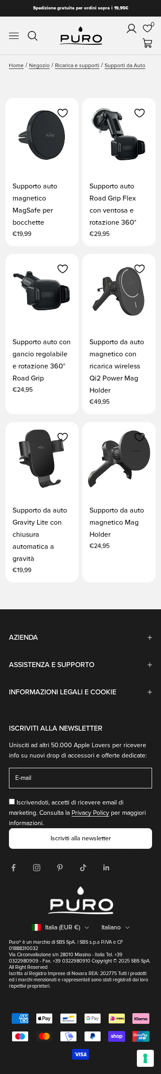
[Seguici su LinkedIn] (106, 867)
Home (16, 65)
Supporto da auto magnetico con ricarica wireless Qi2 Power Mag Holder (116, 366)
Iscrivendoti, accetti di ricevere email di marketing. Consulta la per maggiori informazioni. (77, 813)
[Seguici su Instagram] (36, 867)
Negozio (39, 65)
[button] (62, 113)
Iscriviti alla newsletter (81, 838)
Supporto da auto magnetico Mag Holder (116, 522)
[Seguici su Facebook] (13, 867)
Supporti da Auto (125, 65)
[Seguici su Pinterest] (59, 867)
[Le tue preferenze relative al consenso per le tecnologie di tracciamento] (145, 1058)
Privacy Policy (90, 813)
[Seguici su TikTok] (83, 867)
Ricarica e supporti (77, 65)
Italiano (111, 927)
